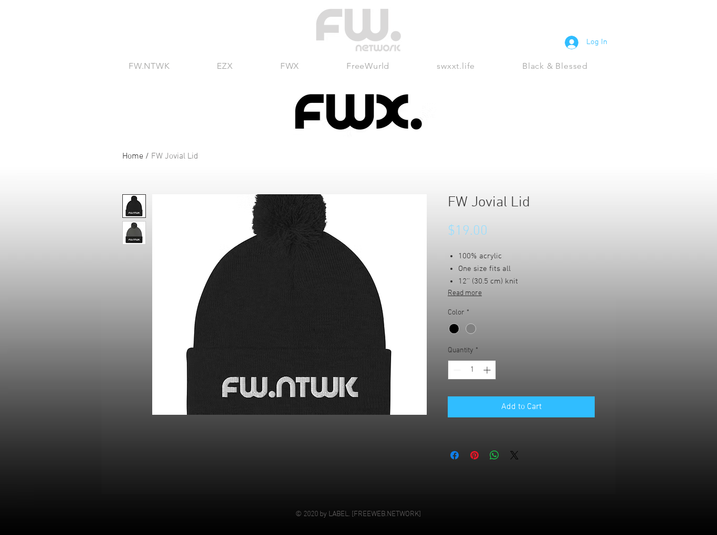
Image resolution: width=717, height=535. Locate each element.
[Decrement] (455, 370)
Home (132, 156)
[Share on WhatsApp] (494, 455)
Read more (465, 293)
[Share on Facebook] (454, 455)
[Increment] (487, 370)
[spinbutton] (471, 370)
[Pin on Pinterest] (474, 455)
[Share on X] (514, 455)
